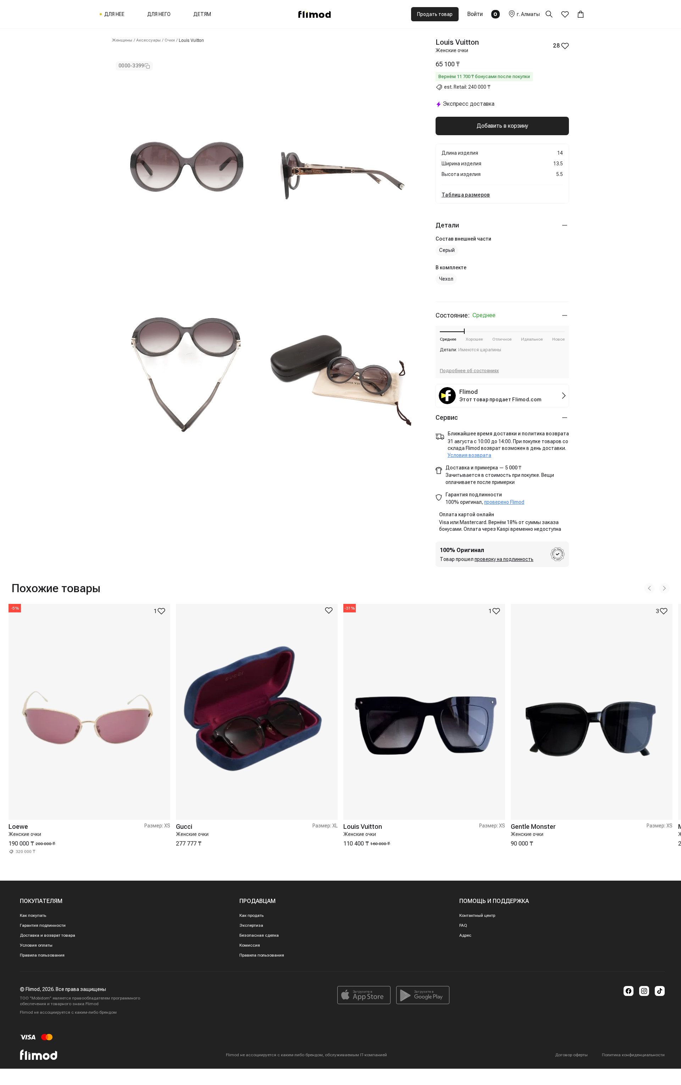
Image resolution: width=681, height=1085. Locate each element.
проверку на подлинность (504, 559)
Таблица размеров (466, 195)
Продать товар (435, 14)
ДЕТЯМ (202, 14)
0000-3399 (131, 65)
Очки (170, 40)
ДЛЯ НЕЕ (114, 14)
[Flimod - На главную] (314, 14)
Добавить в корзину (502, 125)
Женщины (122, 40)
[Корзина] (580, 14)
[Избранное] (565, 14)
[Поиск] (553, 14)
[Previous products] (649, 588)
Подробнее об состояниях (469, 370)
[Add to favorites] (329, 610)
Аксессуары (148, 40)
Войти (475, 14)
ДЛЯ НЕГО (159, 14)
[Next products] (664, 588)
